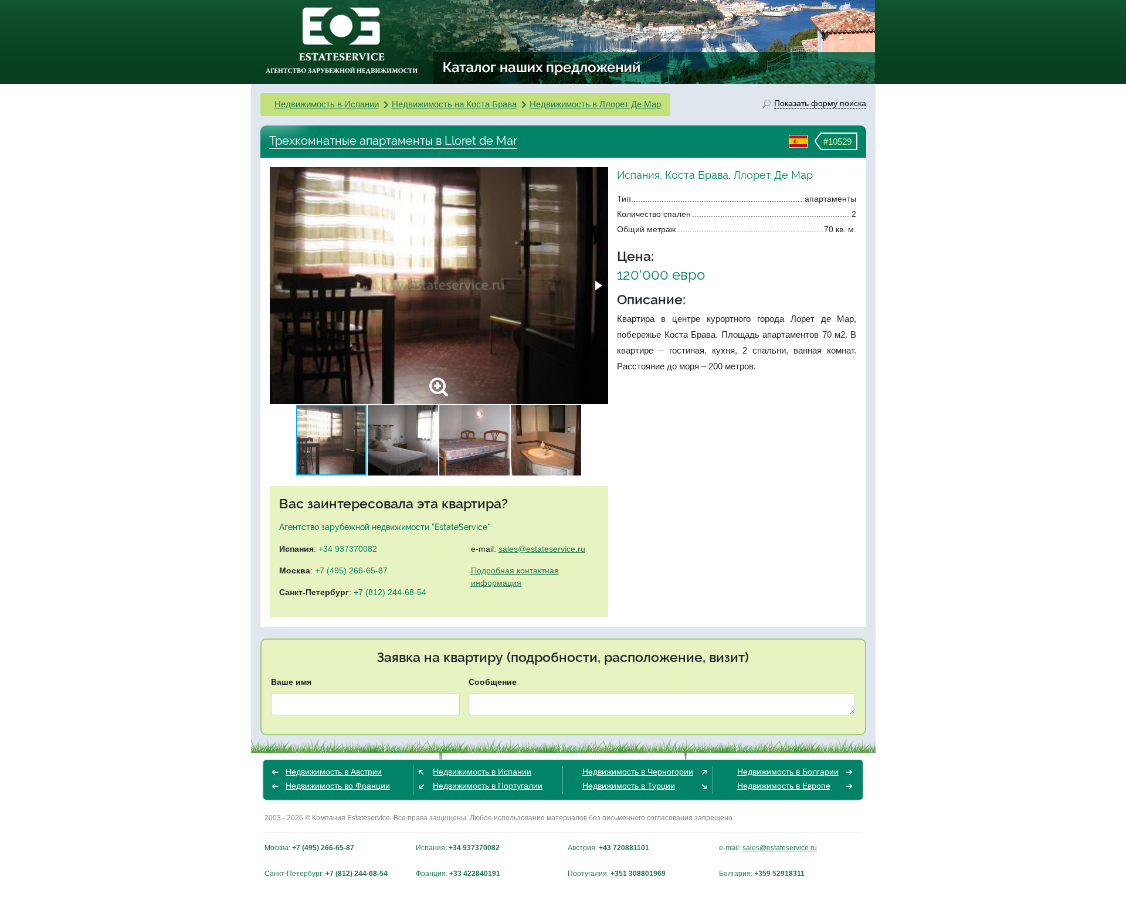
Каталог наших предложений (542, 66)
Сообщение (493, 682)
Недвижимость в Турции (628, 785)
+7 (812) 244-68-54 (390, 592)
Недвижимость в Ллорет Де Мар (595, 104)
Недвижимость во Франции (338, 785)
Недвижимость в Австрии (334, 771)
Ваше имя (291, 682)
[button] (597, 285)
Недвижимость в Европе (783, 785)
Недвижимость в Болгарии (788, 771)
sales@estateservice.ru (541, 548)
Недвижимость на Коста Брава (454, 104)
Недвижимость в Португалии (487, 785)
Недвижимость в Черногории (637, 771)
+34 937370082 (347, 548)
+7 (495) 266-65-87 (351, 570)
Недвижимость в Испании (326, 104)
